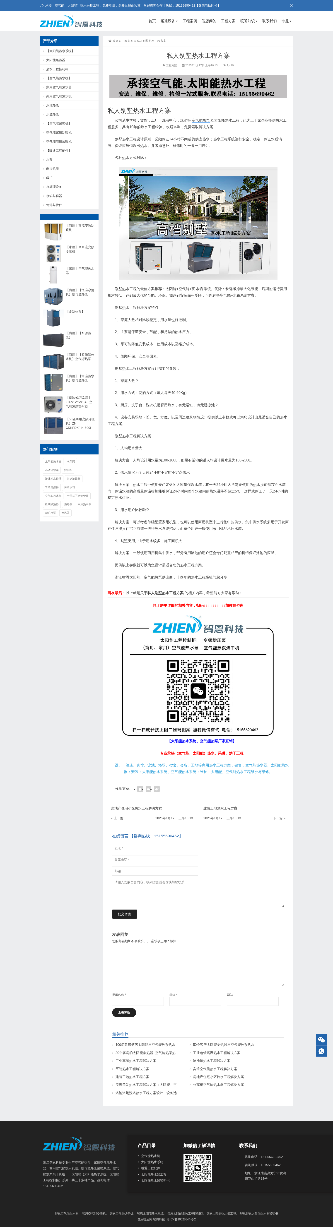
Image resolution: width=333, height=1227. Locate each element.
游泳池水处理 (53, 478)
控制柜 (68, 470)
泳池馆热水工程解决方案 (211, 1061)
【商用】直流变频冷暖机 (80, 228)
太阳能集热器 (55, 60)
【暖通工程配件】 (59, 150)
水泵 (49, 159)
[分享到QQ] (140, 789)
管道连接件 (52, 487)
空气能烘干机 (124, 1213)
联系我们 (269, 21)
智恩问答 (209, 21)
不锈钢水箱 (52, 470)
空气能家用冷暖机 (59, 132)
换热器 (65, 512)
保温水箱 (69, 487)
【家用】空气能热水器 (80, 271)
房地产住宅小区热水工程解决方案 (218, 1077)
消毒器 (68, 504)
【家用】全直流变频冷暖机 (80, 249)
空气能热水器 (69, 1213)
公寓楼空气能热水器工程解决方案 (218, 1085)
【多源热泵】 (75, 311)
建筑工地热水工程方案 (133, 1077)
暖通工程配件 (150, 1168)
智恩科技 (159, 1219)
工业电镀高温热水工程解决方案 (217, 1053)
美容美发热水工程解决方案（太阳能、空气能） (151, 1085)
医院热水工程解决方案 (133, 1069)
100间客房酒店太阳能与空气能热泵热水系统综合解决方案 (159, 1045)
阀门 (49, 178)
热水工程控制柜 (57, 69)
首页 (152, 21)
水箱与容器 (54, 196)
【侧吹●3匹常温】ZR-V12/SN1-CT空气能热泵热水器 (79, 402)
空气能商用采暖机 (59, 141)
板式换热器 (52, 504)
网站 (230, 994)
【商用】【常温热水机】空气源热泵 (80, 378)
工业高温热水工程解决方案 (136, 1061)
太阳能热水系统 (152, 1162)
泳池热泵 (52, 105)
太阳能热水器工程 (153, 1174)
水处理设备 (54, 187)
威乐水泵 (50, 512)
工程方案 (228, 21)
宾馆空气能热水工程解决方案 (215, 1069)
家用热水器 (84, 504)
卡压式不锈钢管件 (78, 495)
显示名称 (119, 994)
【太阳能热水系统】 (60, 51)
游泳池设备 (73, 478)
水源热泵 (52, 114)
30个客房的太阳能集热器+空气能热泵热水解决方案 (154, 1053)
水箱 (199, 289)
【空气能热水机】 (59, 78)
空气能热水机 (53, 495)
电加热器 (52, 168)
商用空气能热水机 (59, 96)
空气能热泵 (201, 120)
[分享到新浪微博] (157, 789)
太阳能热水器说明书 (155, 1180)
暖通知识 (247, 21)
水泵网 (71, 461)
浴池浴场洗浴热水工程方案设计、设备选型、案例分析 (156, 1093)
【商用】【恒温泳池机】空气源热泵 (80, 292)
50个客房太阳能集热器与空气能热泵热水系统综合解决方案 (237, 1045)
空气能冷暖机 (97, 1213)
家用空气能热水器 (59, 87)
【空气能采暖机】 (59, 123)
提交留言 (124, 914)
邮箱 (173, 994)
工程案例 (190, 21)
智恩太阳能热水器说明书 (262, 1213)
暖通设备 (168, 21)
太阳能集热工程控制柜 (188, 1213)
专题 (285, 21)
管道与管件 (54, 205)
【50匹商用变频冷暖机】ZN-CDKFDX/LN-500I (80, 423)
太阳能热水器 (53, 461)
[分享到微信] (148, 789)
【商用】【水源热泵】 (78, 335)
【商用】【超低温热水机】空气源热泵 (80, 357)
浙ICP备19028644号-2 (181, 1219)
